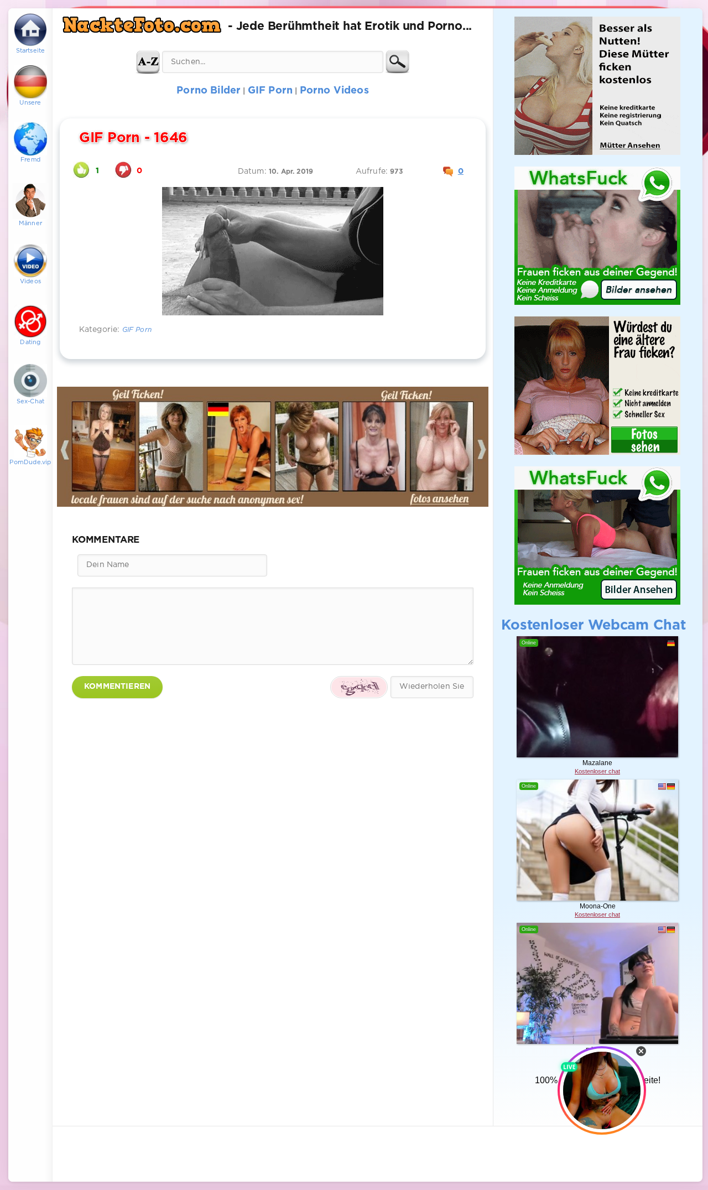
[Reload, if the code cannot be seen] (359, 687)
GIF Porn (137, 330)
